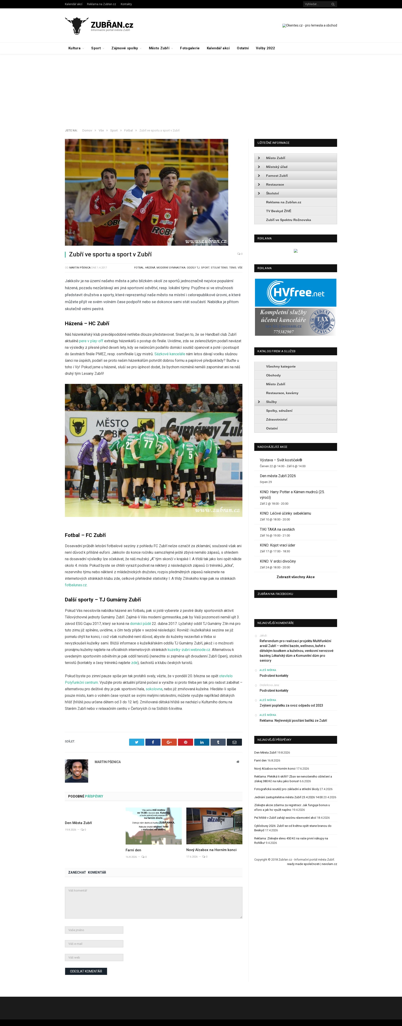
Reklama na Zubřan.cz (101, 4)
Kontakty (126, 4)
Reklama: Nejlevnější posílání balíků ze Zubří (293, 720)
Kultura (74, 48)
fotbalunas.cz (76, 585)
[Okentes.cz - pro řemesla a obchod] (296, 251)
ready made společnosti (303, 864)
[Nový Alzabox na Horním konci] (214, 826)
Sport (96, 48)
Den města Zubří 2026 (278, 476)
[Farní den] (154, 826)
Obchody (273, 375)
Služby (271, 402)
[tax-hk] (295, 334)
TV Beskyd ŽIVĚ (278, 211)
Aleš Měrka (268, 670)
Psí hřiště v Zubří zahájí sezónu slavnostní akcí (285, 817)
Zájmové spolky (124, 48)
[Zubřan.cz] (104, 25)
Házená (150, 267)
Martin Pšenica (79, 267)
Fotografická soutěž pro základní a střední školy (286, 789)
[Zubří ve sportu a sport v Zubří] (153, 193)
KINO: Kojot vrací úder (277, 545)
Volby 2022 (265, 48)
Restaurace (275, 184)
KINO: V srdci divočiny (278, 561)
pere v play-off (91, 341)
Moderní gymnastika (171, 267)
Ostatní (243, 48)
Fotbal (139, 267)
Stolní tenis (219, 267)
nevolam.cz (329, 864)
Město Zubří (159, 48)
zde (134, 663)
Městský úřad (277, 167)
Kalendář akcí (73, 4)
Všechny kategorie (281, 366)
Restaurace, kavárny (282, 393)
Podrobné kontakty (274, 675)
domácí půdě (140, 623)
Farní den (133, 850)
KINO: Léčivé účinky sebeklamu (285, 513)
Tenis (232, 267)
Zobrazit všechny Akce (296, 577)
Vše (240, 267)
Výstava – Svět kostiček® (281, 460)
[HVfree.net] (295, 305)
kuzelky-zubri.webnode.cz (189, 649)
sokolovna (154, 689)
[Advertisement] (201, 89)
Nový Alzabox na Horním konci (211, 850)
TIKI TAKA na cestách (277, 529)
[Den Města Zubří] (93, 812)
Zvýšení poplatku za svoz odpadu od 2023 (291, 705)
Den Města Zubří (78, 823)
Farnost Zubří (277, 176)
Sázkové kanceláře (169, 354)
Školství (272, 193)
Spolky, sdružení (279, 410)
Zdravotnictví (276, 419)
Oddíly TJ (193, 267)
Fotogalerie (190, 48)
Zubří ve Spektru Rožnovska (288, 220)
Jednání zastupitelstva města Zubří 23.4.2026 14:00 (288, 797)
